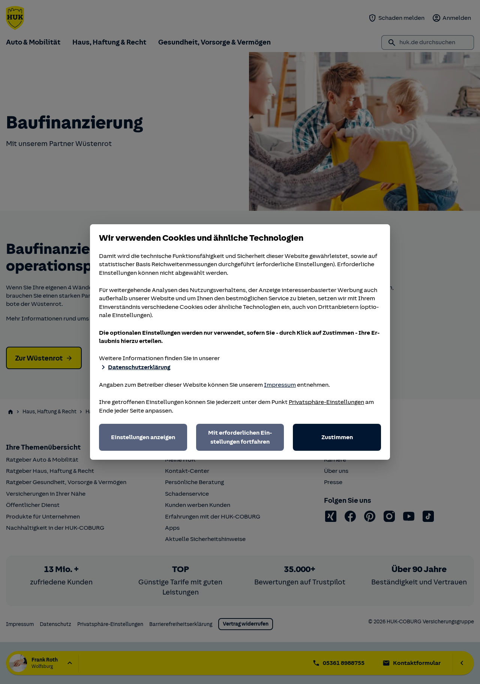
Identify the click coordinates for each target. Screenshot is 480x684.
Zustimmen (337, 437)
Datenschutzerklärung (139, 367)
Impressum (280, 384)
